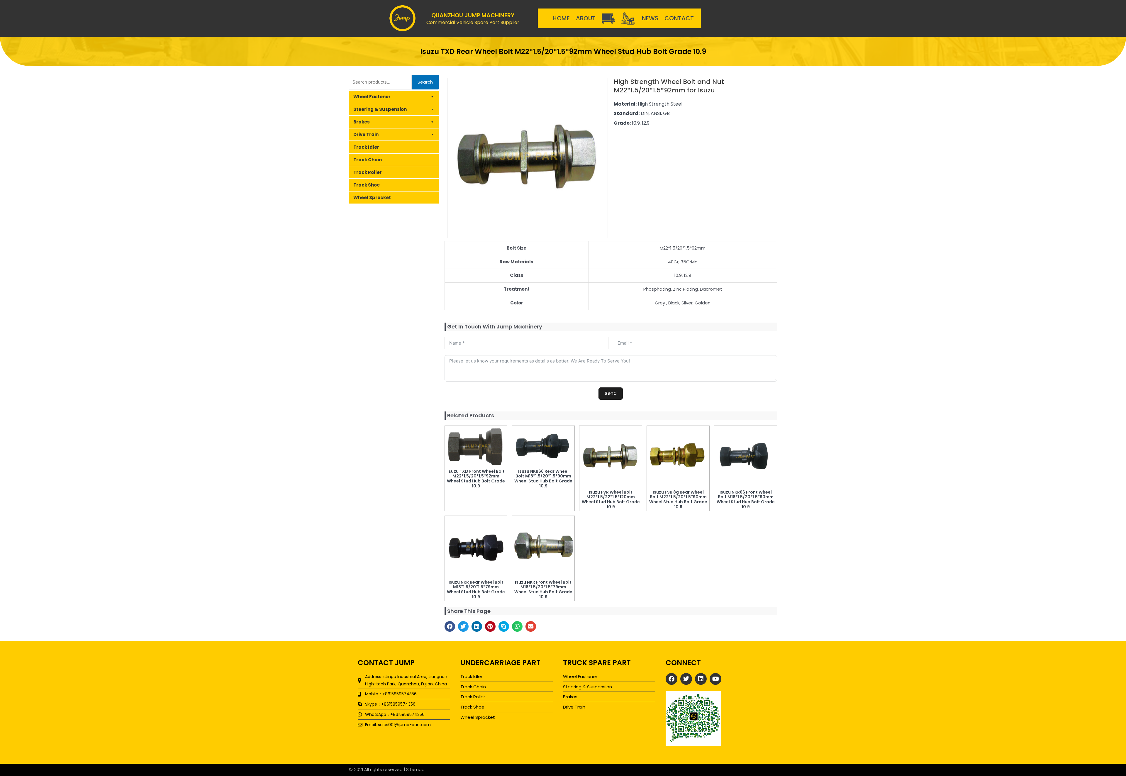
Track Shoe (366, 185)
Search (425, 82)
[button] (450, 626)
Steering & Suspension (380, 109)
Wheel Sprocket (372, 197)
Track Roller (367, 172)
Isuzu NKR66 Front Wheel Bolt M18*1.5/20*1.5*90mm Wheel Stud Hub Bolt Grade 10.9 (746, 499)
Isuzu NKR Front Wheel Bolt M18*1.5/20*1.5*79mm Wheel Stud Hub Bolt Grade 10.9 (543, 589)
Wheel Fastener (372, 97)
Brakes (361, 122)
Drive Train (366, 134)
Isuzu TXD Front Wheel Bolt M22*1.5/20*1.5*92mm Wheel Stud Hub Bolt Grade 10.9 (476, 478)
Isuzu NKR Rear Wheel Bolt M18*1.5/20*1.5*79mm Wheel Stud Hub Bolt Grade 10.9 (476, 589)
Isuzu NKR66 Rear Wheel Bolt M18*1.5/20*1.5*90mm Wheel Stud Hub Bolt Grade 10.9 (543, 478)
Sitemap (415, 769)
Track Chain (367, 160)
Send (611, 393)
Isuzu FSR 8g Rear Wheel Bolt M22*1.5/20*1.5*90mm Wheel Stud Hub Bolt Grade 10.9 (678, 499)
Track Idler (366, 147)
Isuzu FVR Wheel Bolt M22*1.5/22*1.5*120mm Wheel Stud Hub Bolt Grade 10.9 (611, 499)
